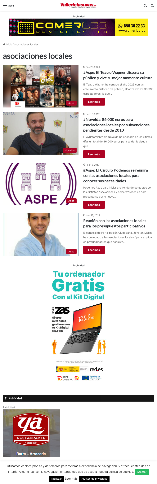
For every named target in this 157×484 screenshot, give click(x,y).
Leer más (94, 101)
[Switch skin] (145, 6)
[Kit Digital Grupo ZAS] (78, 381)
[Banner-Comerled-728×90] (78, 26)
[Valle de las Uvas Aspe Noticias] (78, 5)
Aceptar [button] (141, 471)
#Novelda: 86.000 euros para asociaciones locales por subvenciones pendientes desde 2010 (116, 124)
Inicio (8, 44)
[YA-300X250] (31, 456)
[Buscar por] (152, 6)
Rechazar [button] (56, 478)
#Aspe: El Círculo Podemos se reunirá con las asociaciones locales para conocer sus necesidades (115, 175)
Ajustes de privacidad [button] (94, 478)
